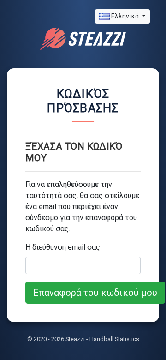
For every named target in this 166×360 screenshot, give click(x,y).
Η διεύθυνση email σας (62, 247)
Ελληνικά (125, 16)
